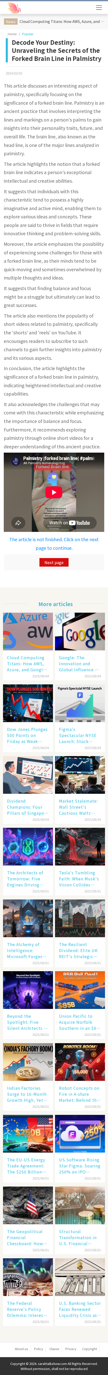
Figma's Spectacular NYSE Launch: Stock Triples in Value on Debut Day (78, 735)
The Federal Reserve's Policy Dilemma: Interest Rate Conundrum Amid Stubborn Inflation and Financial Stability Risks (26, 1309)
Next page (54, 562)
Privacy (70, 1348)
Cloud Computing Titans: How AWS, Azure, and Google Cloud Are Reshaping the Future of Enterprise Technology (62, 21)
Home (12, 33)
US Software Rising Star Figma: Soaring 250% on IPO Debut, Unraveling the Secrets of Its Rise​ (79, 1166)
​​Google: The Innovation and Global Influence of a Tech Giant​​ (79, 663)
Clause (54, 1348)
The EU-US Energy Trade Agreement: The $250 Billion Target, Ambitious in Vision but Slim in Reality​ (26, 1166)
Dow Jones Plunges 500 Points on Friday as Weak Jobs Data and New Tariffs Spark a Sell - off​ (27, 735)
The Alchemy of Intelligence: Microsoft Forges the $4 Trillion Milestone (24, 950)
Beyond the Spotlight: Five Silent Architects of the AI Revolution (27, 1022)
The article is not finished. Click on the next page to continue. (54, 543)
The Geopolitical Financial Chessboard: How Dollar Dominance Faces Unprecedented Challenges (25, 1237)
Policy (38, 1348)
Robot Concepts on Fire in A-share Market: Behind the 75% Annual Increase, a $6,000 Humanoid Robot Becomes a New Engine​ (79, 1094)
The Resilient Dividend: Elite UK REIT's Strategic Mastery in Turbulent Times (78, 950)
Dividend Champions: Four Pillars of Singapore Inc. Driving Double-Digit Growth (27, 807)
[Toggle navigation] (99, 7)
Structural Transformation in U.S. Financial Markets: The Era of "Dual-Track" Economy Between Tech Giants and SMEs (79, 1237)
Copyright (89, 1348)
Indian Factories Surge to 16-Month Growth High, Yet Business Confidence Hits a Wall (27, 1094)
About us (21, 1348)
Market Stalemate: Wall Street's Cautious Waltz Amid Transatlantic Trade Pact (79, 807)
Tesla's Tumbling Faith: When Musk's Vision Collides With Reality (79, 879)
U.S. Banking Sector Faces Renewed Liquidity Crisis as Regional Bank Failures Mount (80, 1309)
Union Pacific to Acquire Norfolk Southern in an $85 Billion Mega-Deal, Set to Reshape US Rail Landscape (79, 1022)
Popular (28, 33)
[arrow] (27, 8)
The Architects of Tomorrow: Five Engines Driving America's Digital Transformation (25, 879)
